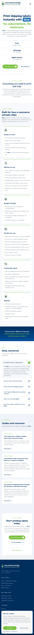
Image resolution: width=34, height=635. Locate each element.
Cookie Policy (14, 631)
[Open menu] (30, 4)
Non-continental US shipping (9, 581)
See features (25, 66)
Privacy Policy (6, 631)
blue (27, 20)
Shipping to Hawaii (6, 596)
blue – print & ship (6, 585)
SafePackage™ (5, 588)
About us (3, 608)
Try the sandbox (16, 542)
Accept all (10, 628)
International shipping (7, 583)
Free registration (16, 537)
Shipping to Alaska (6, 598)
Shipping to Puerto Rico (7, 600)
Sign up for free (9, 66)
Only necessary (24, 628)
